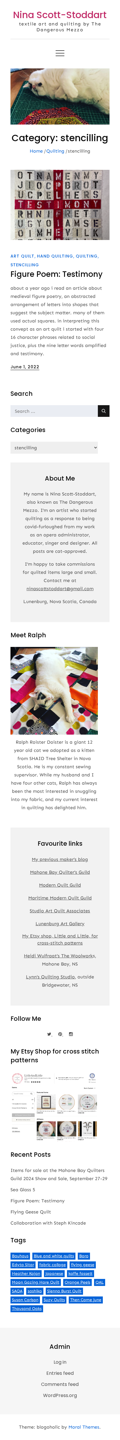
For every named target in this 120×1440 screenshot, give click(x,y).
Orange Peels (77, 1282)
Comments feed (60, 1384)
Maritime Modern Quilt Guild (60, 898)
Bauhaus (20, 1255)
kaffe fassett (80, 1273)
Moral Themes (83, 1427)
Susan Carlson (25, 1299)
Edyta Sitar (23, 1264)
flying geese (82, 1264)
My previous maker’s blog (60, 859)
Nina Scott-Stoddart (60, 14)
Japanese (54, 1273)
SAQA (17, 1291)
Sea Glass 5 (22, 1189)
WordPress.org (60, 1395)
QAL (100, 1282)
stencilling (24, 265)
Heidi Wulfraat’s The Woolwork (58, 956)
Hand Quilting (55, 256)
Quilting (87, 256)
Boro (84, 1255)
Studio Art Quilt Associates (60, 911)
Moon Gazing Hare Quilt (35, 1282)
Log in (60, 1362)
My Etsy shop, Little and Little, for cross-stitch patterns (60, 939)
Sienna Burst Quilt (64, 1291)
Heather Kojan (26, 1273)
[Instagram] (71, 1034)
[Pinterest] (61, 1034)
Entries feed (60, 1373)
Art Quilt (22, 256)
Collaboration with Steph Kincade (48, 1223)
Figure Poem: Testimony (56, 274)
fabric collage (52, 1264)
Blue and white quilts (54, 1255)
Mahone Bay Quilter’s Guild (60, 872)
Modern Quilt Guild (60, 885)
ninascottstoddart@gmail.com (60, 588)
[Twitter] (50, 1034)
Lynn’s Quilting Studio (50, 977)
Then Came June (85, 1299)
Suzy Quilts (54, 1299)
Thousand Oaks (27, 1308)
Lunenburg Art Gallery (60, 923)
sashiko (35, 1291)
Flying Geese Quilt (30, 1212)
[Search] (104, 411)
